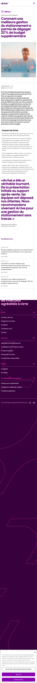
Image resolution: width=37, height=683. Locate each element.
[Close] (35, 652)
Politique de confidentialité (10, 383)
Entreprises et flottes (8, 354)
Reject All (18, 674)
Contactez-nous (6, 329)
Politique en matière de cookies (11, 387)
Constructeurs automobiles (10, 358)
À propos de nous (7, 317)
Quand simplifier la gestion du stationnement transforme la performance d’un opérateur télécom (17, 252)
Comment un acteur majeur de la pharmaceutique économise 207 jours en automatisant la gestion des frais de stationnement (15, 266)
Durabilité (4, 325)
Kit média (4, 373)
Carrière (4, 332)
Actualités (4, 369)
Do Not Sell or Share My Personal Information (18, 669)
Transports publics (7, 351)
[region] (18, 666)
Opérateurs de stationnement (11, 343)
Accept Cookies (18, 679)
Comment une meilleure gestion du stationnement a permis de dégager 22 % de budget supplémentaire (17, 281)
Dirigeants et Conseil (8, 321)
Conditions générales (8, 391)
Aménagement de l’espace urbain (12, 347)
